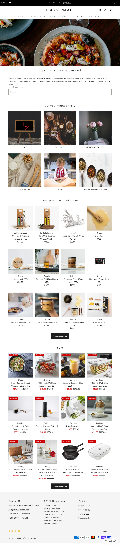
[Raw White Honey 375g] (20, 304)
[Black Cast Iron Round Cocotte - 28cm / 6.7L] (20, 365)
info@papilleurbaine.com (18, 509)
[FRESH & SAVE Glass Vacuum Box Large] (99, 365)
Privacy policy (84, 510)
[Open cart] (110, 10)
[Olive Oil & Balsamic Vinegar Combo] (20, 218)
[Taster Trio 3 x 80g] (99, 304)
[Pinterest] (7, 3)
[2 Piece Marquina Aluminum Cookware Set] (73, 452)
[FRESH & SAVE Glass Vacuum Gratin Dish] (99, 452)
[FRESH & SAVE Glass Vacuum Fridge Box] (47, 365)
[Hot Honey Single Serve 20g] (99, 261)
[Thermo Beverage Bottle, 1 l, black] (47, 408)
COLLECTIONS (38, 16)
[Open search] (100, 10)
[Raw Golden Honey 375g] (47, 304)
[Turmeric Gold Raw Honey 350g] (47, 261)
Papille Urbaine (30, 538)
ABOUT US (94, 16)
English (114, 3)
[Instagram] (3, 3)
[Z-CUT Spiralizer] (73, 408)
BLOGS (80, 16)
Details (68, 3)
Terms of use (83, 514)
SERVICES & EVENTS (60, 16)
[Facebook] (1, 3)
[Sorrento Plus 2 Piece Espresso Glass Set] (20, 408)
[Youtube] (10, 3)
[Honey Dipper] (99, 218)
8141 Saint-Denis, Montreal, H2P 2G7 (24, 505)
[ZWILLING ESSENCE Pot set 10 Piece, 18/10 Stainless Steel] (47, 452)
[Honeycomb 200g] (20, 261)
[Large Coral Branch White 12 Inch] (73, 218)
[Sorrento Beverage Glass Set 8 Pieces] (73, 365)
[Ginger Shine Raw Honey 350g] (73, 304)
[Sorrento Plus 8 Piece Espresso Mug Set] (99, 408)
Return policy (84, 506)
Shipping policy (84, 518)
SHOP (21, 16)
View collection (60, 336)
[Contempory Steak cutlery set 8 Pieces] (20, 452)
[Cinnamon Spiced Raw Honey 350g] (73, 261)
